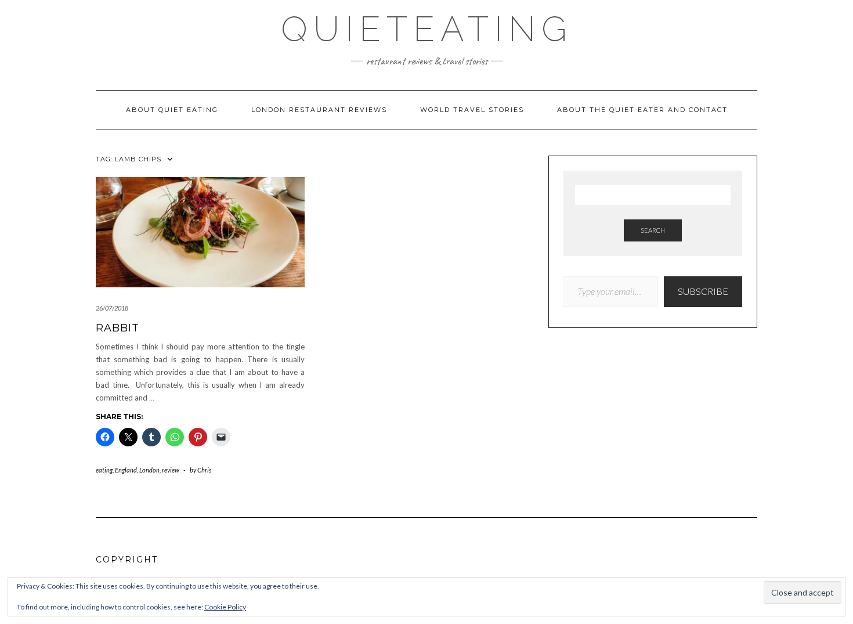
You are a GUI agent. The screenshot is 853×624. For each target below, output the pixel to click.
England (126, 470)
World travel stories (472, 110)
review (170, 470)
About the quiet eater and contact (642, 110)
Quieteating (427, 29)
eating (104, 470)
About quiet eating (172, 110)
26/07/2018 (112, 308)
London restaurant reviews (319, 110)
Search (653, 230)
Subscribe (703, 291)
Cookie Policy (225, 607)
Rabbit (117, 328)
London (149, 470)
